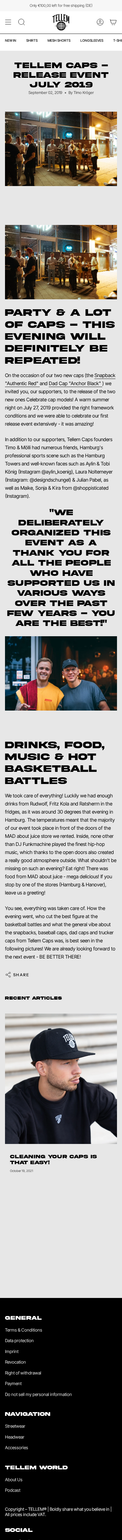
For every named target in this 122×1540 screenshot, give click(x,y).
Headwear (14, 1437)
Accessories (16, 1447)
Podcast (12, 1490)
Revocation (15, 1362)
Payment (13, 1383)
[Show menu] (8, 22)
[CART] (113, 22)
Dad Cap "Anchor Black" (75, 383)
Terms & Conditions (23, 1329)
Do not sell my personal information (38, 1394)
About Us (14, 1479)
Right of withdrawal (23, 1372)
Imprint (11, 1351)
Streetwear (15, 1426)
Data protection (19, 1340)
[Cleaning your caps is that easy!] (61, 1079)
